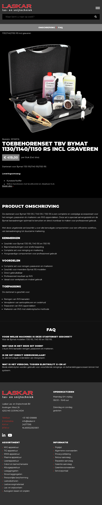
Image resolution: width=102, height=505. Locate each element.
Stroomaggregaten (13, 474)
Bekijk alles (7, 186)
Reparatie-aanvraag (64, 461)
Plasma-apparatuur (13, 457)
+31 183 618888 (29, 418)
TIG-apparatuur (11, 450)
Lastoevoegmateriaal (14, 484)
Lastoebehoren (11, 481)
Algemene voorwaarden (66, 450)
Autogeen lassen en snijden (17, 491)
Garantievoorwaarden (65, 467)
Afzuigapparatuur (12, 467)
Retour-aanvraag (63, 457)
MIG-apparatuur (11, 447)
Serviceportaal (61, 471)
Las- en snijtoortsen (13, 487)
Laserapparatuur (11, 461)
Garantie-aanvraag (63, 464)
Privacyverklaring (63, 454)
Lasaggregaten (11, 471)
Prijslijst (58, 447)
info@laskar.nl (28, 421)
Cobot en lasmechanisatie (16, 464)
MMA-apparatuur (12, 454)
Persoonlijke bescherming (16, 477)
